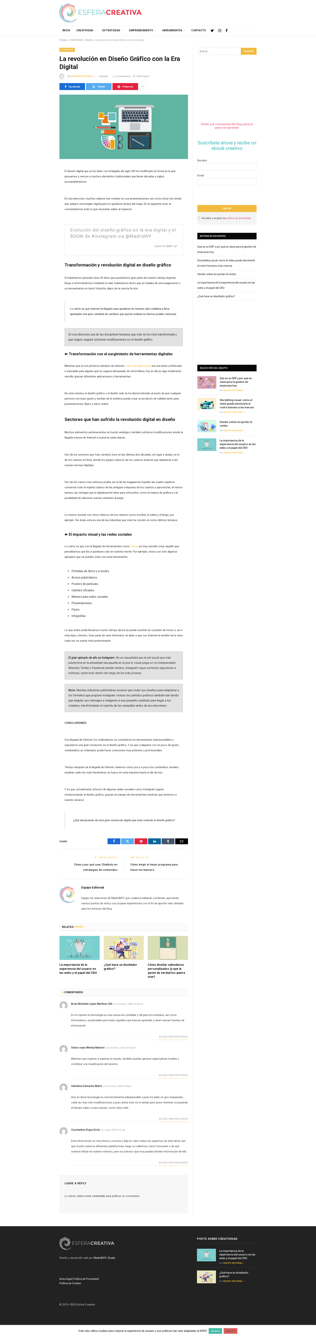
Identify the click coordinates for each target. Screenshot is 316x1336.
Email (200, 175)
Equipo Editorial (82, 76)
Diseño (89, 40)
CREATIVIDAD (84, 30)
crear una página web (138, 365)
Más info (230, 1331)
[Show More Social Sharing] (142, 86)
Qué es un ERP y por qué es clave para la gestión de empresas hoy (236, 382)
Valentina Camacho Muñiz (86, 1086)
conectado (98, 1196)
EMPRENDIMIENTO (141, 30)
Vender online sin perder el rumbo (216, 274)
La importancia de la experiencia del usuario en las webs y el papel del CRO (78, 969)
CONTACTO (198, 30)
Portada (63, 40)
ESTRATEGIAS (111, 30)
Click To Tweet (164, 246)
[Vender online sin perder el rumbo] (206, 426)
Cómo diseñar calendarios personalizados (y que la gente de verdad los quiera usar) (166, 970)
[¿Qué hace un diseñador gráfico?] (124, 948)
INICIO (66, 30)
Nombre (202, 160)
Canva (134, 546)
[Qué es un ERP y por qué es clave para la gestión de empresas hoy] (206, 382)
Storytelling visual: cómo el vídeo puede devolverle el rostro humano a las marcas (237, 404)
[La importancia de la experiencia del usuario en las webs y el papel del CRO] (79, 948)
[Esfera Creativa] (100, 13)
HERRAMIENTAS (172, 30)
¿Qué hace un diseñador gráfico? (120, 967)
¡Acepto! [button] (215, 1331)
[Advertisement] (190, 12)
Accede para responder (173, 1036)
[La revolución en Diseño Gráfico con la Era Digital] (123, 127)
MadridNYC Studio (104, 1258)
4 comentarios (123, 76)
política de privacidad (238, 218)
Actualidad (67, 50)
